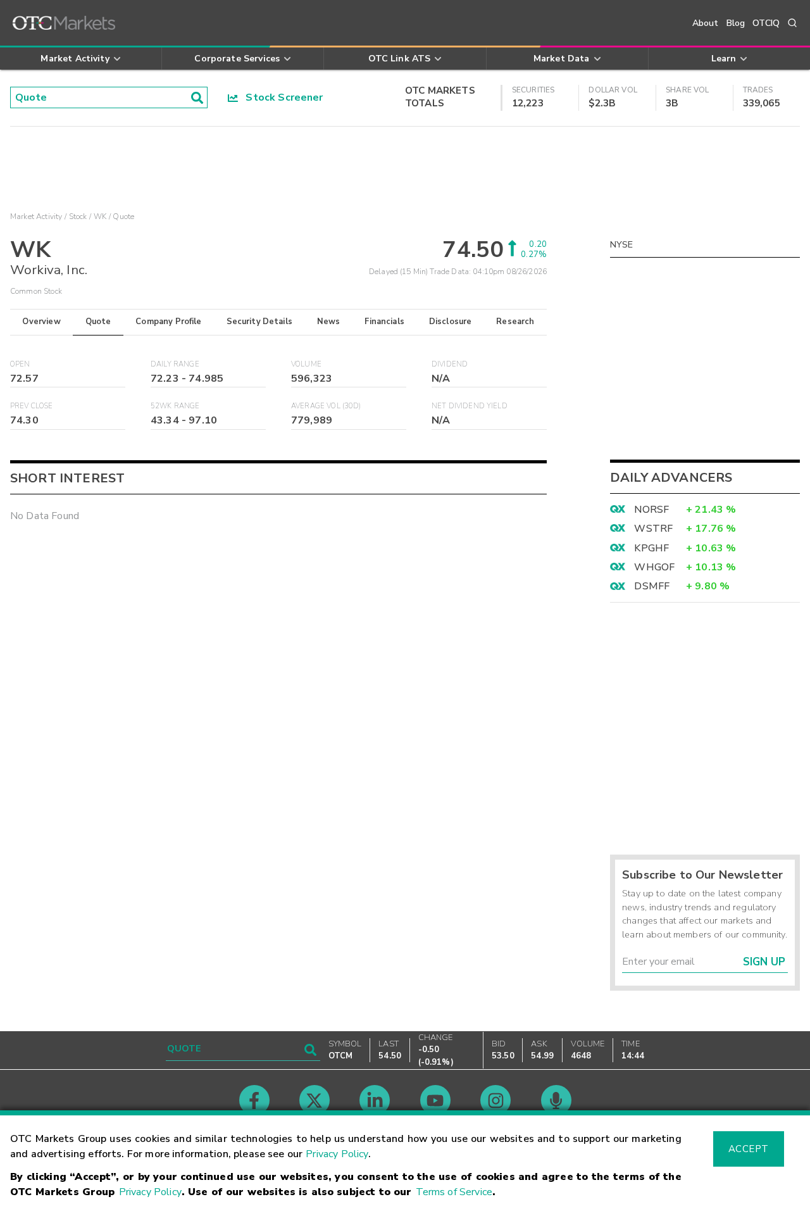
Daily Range (175, 364)
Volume (306, 364)
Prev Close (31, 406)
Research (515, 321)
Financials (384, 321)
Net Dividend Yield (470, 406)
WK (100, 216)
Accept (748, 1149)
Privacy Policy (337, 1154)
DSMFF (652, 586)
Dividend (450, 364)
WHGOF (654, 567)
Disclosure (450, 321)
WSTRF (653, 529)
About (705, 23)
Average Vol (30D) (326, 406)
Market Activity (36, 216)
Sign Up (764, 962)
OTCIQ (766, 23)
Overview (41, 321)
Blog (735, 23)
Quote (98, 321)
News (328, 321)
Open (20, 364)
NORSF (651, 510)
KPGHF (651, 548)
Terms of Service (454, 1192)
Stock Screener (280, 97)
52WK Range (175, 406)
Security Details (259, 321)
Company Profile (168, 321)
